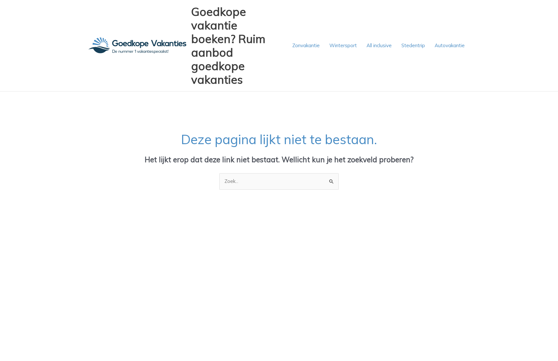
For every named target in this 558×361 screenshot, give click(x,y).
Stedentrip (413, 45)
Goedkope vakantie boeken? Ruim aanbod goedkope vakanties (228, 46)
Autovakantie (450, 45)
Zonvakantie (306, 45)
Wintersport (343, 45)
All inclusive (379, 45)
